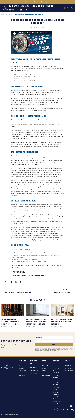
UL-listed (35, 211)
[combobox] (37, 341)
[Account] (68, 8)
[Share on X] (16, 282)
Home (2, 14)
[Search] (64, 8)
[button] (2, 2)
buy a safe (25, 66)
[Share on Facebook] (11, 282)
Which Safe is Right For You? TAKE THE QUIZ (28, 275)
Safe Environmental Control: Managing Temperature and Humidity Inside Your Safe (36, 322)
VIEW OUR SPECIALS (19, 272)
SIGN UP (53, 344)
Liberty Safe (6, 414)
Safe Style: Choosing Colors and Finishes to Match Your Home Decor (61, 322)
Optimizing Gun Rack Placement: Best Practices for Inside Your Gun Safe (12, 322)
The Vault (9, 14)
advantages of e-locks (25, 156)
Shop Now (47, 2)
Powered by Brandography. (13, 414)
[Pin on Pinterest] (20, 282)
